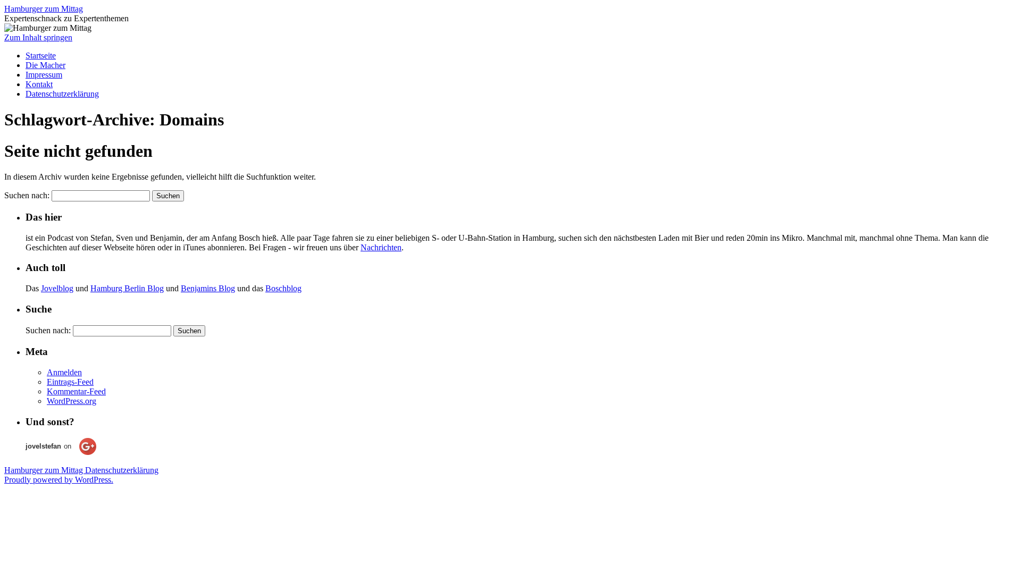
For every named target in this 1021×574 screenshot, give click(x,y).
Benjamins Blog (208, 288)
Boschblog (283, 288)
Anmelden (64, 372)
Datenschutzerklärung (62, 93)
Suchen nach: (26, 195)
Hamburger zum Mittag (43, 8)
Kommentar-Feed (76, 391)
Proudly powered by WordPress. (58, 479)
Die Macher (45, 65)
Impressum (44, 74)
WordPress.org (71, 401)
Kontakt (39, 84)
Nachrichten (381, 247)
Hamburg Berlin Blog (127, 288)
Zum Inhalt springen (38, 37)
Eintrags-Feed (70, 381)
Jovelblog (57, 288)
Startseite (41, 55)
